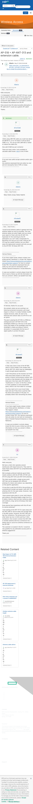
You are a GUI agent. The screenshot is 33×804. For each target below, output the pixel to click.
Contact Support (6, 766)
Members (5, 33)
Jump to (26, 58)
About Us (4, 741)
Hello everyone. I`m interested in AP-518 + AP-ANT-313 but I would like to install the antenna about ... (18, 67)
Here (18, 151)
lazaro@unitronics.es (9, 601)
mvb (6, 647)
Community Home (5, 30)
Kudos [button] (29, 74)
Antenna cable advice (9, 644)
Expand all (6, 48)
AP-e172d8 (17, 127)
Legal (3, 755)
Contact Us (5, 746)
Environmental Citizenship (8, 748)
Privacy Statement (11, 790)
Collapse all (14, 48)
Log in (25, 12)
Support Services (6, 764)
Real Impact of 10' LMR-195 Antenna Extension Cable (9, 555)
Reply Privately (9, 89)
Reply (3, 89)
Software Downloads (7, 771)
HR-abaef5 (17, 218)
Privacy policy (5, 751)
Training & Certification (8, 769)
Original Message (18, 199)
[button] (31, 778)
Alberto (16, 84)
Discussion (17, 30)
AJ (17, 454)
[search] (13, 5)
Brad (6, 560)
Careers (4, 743)
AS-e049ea (7, 615)
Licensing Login (6, 774)
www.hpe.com (19, 729)
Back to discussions (8, 45)
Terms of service (6, 753)
